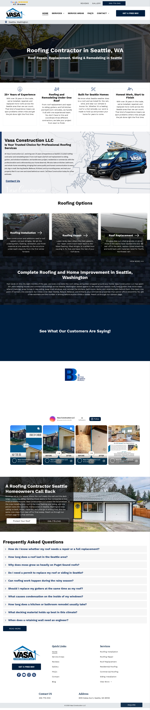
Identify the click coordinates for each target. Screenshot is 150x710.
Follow (96, 419)
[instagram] (29, 675)
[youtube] (24, 675)
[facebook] (19, 675)
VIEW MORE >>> (137, 261)
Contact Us (13, 180)
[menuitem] (84, 3)
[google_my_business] (34, 675)
